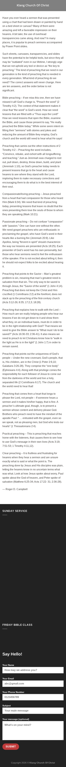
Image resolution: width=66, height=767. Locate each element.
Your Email (8, 678)
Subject (6, 705)
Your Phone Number (13, 692)
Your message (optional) (15, 719)
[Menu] (4, 5)
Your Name (8, 665)
